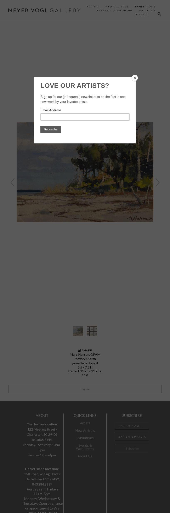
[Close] (135, 78)
